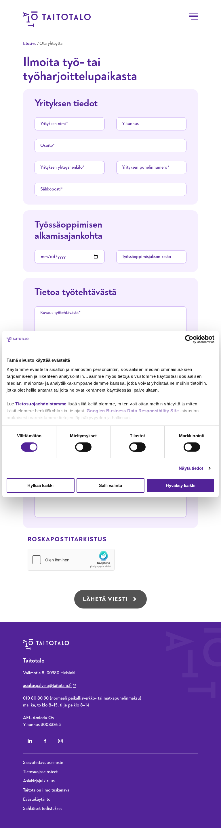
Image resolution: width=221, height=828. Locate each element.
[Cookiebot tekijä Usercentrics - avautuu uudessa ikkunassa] (189, 339)
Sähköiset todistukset (42, 808)
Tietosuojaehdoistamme (40, 403)
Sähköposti (50, 189)
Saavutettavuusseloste (43, 762)
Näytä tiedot (191, 468)
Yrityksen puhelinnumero (144, 167)
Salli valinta (110, 485)
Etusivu (30, 43)
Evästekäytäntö (36, 799)
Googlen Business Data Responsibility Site (133, 410)
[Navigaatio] (193, 16)
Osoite (46, 145)
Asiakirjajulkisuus (39, 781)
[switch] (83, 447)
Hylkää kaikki (40, 485)
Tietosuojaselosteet (40, 772)
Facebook (45, 741)
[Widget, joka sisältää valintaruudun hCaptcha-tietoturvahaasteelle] (71, 560)
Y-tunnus (130, 123)
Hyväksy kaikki (180, 485)
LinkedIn (30, 741)
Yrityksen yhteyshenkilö (61, 167)
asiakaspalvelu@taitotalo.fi (47, 685)
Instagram (60, 741)
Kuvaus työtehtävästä (59, 312)
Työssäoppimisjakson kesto (146, 256)
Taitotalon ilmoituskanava (46, 790)
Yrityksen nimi (53, 123)
